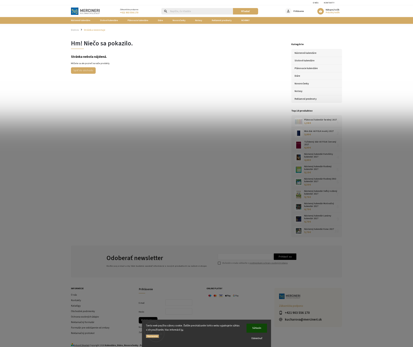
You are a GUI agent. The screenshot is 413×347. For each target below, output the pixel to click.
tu (182, 330)
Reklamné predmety (306, 99)
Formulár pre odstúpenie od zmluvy (90, 327)
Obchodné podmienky (83, 311)
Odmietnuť (256, 338)
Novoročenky (302, 83)
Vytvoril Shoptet (81, 345)
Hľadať (245, 11)
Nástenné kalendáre (305, 53)
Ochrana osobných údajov (85, 316)
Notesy (298, 91)
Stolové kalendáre (304, 60)
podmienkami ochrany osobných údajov (269, 263)
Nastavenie (152, 336)
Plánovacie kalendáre (306, 68)
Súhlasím (256, 328)
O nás (316, 2)
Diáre (297, 76)
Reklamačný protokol (82, 333)
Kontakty (329, 2)
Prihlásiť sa (285, 256)
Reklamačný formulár (82, 322)
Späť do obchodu (83, 70)
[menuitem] (83, 20)
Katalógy (76, 306)
